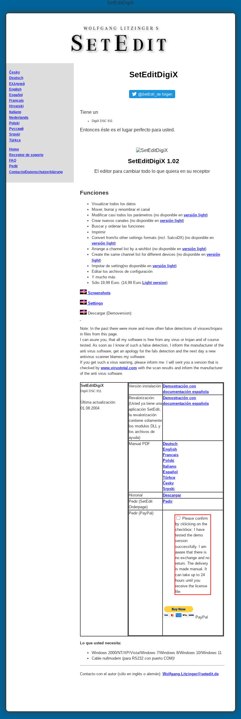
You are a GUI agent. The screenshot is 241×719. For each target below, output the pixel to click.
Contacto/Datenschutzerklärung (36, 172)
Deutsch (16, 78)
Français (16, 100)
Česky (14, 72)
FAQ (12, 160)
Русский (16, 129)
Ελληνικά (17, 84)
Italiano (15, 112)
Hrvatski (16, 106)
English (15, 89)
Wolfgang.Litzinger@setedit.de (191, 674)
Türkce (15, 140)
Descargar (172, 495)
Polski (14, 123)
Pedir (13, 166)
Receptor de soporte (26, 155)
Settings (95, 303)
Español (16, 95)
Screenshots (99, 293)
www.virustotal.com (119, 368)
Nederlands (19, 118)
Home (14, 149)
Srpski (14, 134)
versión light (195, 215)
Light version (154, 282)
